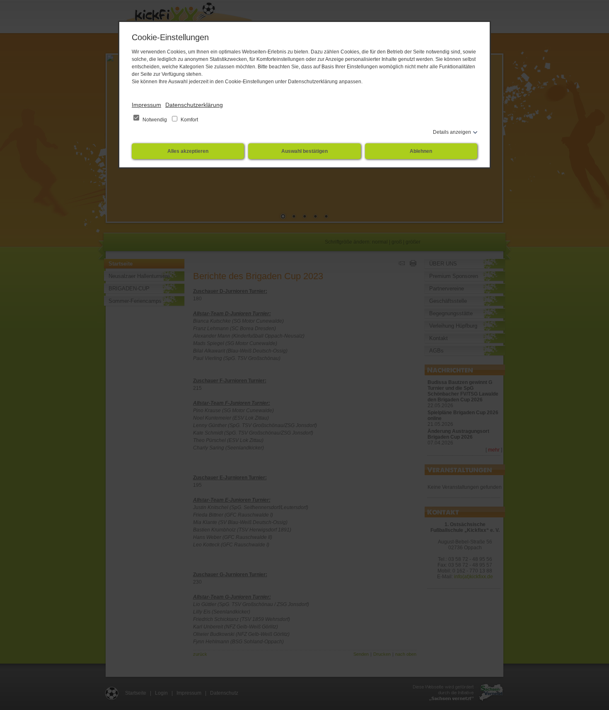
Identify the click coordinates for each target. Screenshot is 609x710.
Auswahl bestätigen (304, 151)
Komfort (188, 120)
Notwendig (154, 120)
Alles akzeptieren (187, 151)
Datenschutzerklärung (194, 104)
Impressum (146, 104)
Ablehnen (421, 151)
